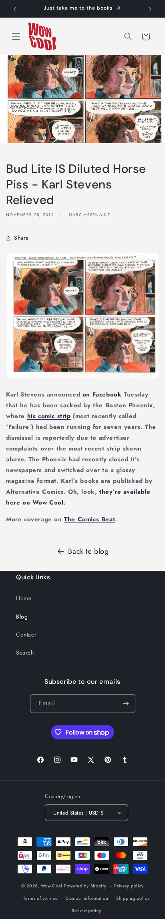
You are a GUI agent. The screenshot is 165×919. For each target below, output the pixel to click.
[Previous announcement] (15, 9)
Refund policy (86, 910)
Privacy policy (129, 886)
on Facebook (102, 394)
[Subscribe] (126, 703)
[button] (16, 36)
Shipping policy (133, 898)
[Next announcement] (150, 9)
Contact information (87, 898)
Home (23, 598)
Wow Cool (52, 886)
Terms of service (40, 898)
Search (25, 653)
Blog (22, 617)
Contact (26, 635)
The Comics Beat (89, 519)
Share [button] (21, 238)
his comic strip (49, 416)
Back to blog (88, 551)
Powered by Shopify (85, 886)
